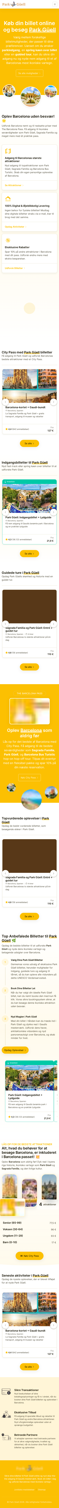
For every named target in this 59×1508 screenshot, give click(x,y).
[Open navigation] (54, 4)
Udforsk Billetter (14, 268)
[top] (52, 1501)
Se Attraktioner (13, 185)
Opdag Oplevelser (14, 1050)
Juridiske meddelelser (24, 1489)
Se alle (28, 443)
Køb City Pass (28, 777)
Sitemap (42, 1489)
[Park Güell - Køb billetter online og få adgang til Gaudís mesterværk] (14, 4)
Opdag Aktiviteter (14, 226)
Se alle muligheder (28, 73)
